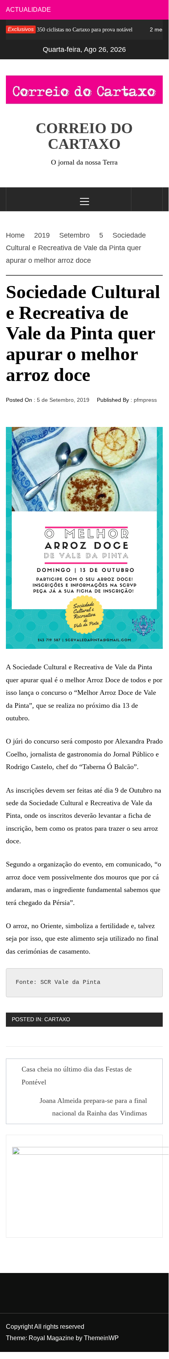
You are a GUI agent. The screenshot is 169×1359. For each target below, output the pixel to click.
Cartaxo (57, 1019)
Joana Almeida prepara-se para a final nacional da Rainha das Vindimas (93, 1107)
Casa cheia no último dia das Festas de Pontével (77, 1075)
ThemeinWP (101, 1338)
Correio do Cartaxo (84, 136)
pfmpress (145, 400)
